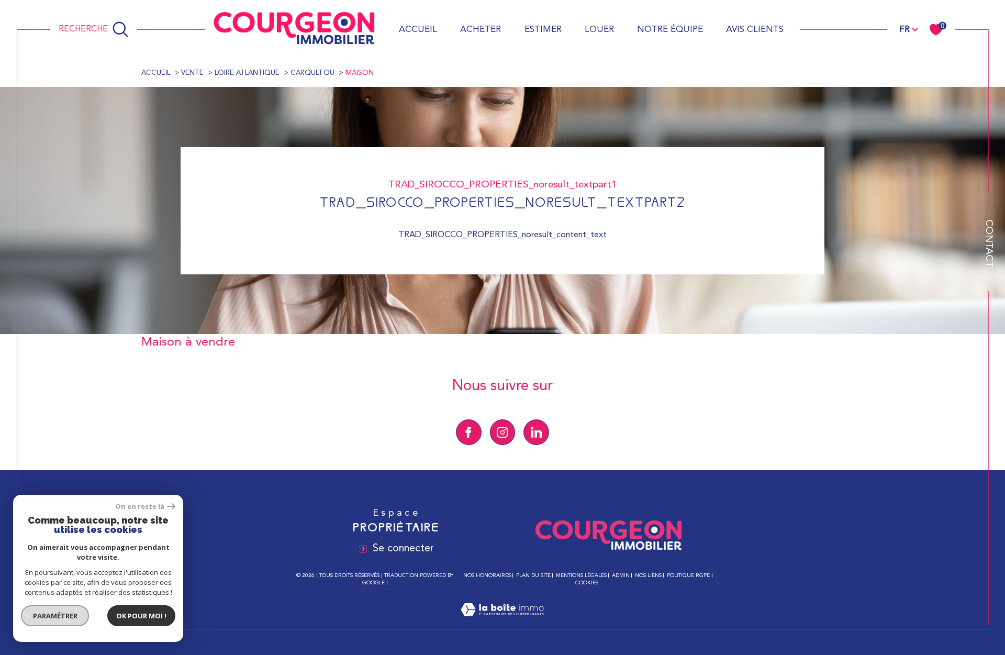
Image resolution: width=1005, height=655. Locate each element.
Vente (192, 73)
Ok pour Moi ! (141, 615)
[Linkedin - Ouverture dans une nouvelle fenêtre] (536, 432)
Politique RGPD (688, 575)
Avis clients (755, 29)
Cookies (586, 582)
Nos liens (648, 575)
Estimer (543, 29)
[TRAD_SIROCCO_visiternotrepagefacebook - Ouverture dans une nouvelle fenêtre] (469, 432)
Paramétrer (55, 615)
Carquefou (312, 73)
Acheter (480, 29)
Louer (599, 29)
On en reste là (139, 506)
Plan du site (533, 575)
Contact (988, 243)
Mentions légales (581, 575)
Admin (621, 575)
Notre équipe (670, 29)
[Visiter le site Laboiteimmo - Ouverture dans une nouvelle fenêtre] (502, 622)
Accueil (418, 29)
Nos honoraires (487, 575)
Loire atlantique (247, 73)
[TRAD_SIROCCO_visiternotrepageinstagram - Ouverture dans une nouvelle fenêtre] (503, 432)
